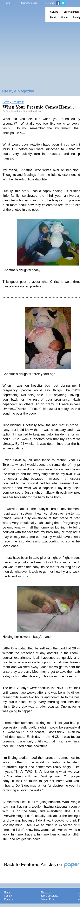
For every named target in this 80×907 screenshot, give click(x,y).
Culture (54, 11)
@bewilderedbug (32, 111)
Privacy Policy (48, 899)
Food (53, 17)
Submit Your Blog (29, 3)
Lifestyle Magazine (18, 91)
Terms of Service (49, 895)
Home (7, 3)
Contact (8, 895)
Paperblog (21, 15)
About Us (45, 892)
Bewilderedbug (14, 111)
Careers (8, 899)
